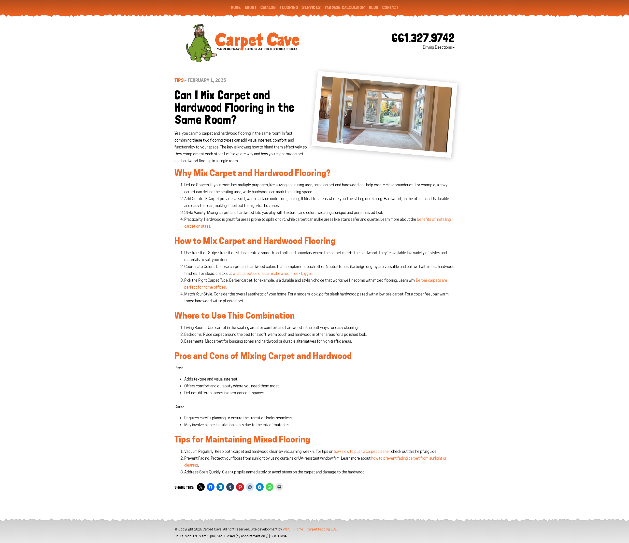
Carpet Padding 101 (322, 529)
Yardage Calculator (345, 7)
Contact (390, 7)
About (251, 7)
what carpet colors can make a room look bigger (272, 273)
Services (311, 7)
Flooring (289, 7)
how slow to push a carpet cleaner (362, 451)
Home (236, 7)
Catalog (268, 7)
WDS (286, 529)
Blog (373, 7)
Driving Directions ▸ (439, 47)
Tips (179, 80)
